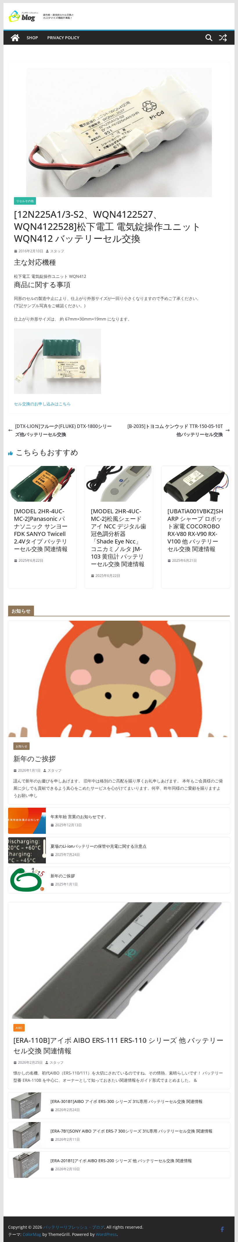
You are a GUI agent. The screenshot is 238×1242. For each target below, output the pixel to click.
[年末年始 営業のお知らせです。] (27, 821)
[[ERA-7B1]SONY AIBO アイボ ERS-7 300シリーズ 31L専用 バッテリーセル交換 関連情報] (27, 1135)
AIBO (19, 1028)
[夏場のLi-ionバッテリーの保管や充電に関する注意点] (27, 850)
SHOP (32, 37)
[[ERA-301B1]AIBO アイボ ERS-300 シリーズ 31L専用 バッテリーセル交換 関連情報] (27, 1105)
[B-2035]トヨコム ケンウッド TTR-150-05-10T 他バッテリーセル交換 (175, 430)
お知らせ (21, 746)
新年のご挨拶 (34, 758)
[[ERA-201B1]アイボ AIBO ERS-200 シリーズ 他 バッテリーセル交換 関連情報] (27, 1165)
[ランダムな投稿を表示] (223, 38)
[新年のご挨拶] (119, 679)
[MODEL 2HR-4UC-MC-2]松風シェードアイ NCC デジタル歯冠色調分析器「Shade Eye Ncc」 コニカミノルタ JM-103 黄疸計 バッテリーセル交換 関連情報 (118, 537)
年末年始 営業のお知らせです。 (80, 816)
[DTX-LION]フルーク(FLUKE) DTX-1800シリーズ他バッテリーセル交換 (63, 430)
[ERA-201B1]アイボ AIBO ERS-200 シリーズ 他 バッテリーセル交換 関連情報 (121, 1160)
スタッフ (57, 251)
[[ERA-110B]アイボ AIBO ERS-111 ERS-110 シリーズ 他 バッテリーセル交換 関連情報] (119, 960)
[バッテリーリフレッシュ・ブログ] (15, 38)
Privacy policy (63, 37)
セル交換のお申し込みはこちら (42, 403)
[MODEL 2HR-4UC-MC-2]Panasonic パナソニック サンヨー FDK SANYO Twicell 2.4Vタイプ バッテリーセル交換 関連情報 (41, 530)
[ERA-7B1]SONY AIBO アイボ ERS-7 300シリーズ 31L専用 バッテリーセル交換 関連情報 (131, 1131)
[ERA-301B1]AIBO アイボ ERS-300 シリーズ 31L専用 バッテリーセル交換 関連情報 (127, 1101)
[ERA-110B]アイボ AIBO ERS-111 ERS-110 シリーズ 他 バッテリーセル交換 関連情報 (118, 1045)
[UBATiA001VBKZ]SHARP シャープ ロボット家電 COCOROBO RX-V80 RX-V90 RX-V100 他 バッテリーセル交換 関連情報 (195, 530)
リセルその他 (25, 201)
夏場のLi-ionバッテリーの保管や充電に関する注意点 (99, 846)
